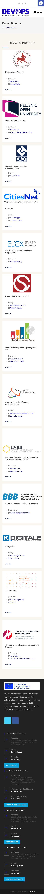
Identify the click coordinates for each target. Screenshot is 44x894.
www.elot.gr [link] (14, 176)
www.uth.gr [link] (14, 81)
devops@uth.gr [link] (17, 752)
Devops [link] (32, 891)
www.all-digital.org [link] (17, 600)
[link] (41, 3)
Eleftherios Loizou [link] (17, 361)
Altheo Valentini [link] (16, 308)
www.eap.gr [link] (14, 130)
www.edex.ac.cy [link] (16, 262)
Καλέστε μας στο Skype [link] (16, 805)
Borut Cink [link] (12, 602)
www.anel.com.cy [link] (16, 359)
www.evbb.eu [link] (15, 468)
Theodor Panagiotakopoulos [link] (21, 132)
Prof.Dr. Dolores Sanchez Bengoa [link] (22, 659)
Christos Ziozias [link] (16, 220)
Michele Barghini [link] (16, 471)
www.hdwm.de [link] (15, 656)
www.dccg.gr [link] (15, 218)
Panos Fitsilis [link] (15, 84)
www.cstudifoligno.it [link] (18, 305)
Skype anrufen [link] (12, 842)
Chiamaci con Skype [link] (14, 879)
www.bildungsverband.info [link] (20, 513)
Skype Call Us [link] (11, 765)
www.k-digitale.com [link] (17, 556)
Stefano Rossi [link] (13, 558)
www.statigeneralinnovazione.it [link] (22, 413)
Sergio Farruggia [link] (16, 416)
